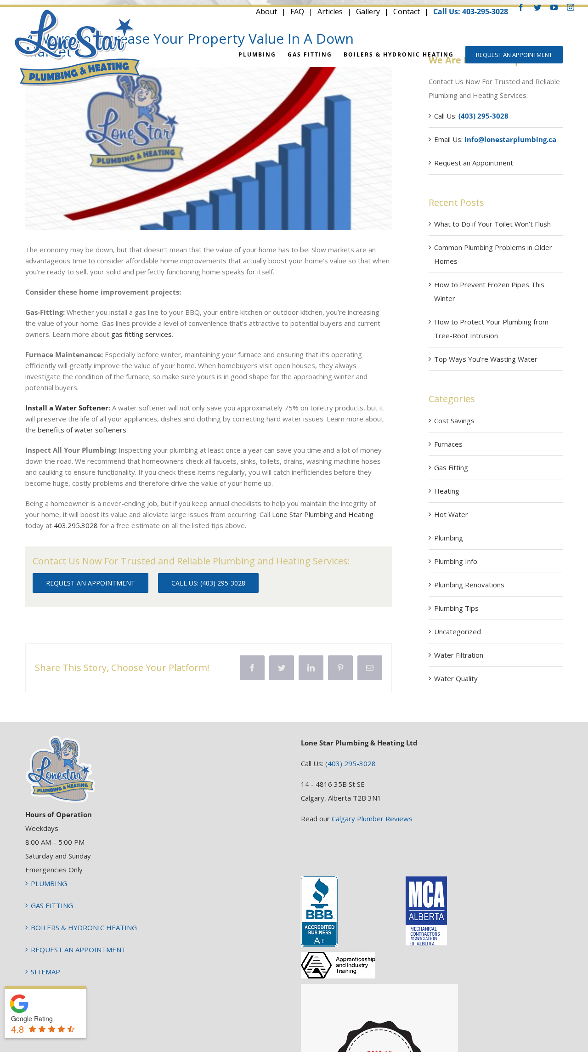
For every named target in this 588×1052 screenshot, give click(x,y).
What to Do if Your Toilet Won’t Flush (492, 223)
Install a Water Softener (66, 407)
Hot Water (451, 514)
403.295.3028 (76, 525)
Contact (406, 11)
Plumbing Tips (456, 608)
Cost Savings (454, 420)
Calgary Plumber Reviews (372, 818)
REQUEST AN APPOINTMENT (78, 949)
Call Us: (471, 115)
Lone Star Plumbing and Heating (322, 514)
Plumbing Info (455, 561)
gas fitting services (141, 334)
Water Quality (456, 678)
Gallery (368, 11)
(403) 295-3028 (350, 763)
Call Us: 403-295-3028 (470, 11)
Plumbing (448, 537)
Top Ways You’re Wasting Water (485, 359)
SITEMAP (45, 971)
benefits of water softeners (82, 429)
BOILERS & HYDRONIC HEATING (84, 927)
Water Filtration (458, 655)
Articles (330, 11)
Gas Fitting (451, 467)
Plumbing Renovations (469, 584)
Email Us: (495, 139)
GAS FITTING (52, 905)
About (266, 11)
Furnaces (448, 444)
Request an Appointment (473, 162)
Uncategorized (457, 631)
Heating (446, 490)
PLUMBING (49, 883)
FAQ (297, 11)
